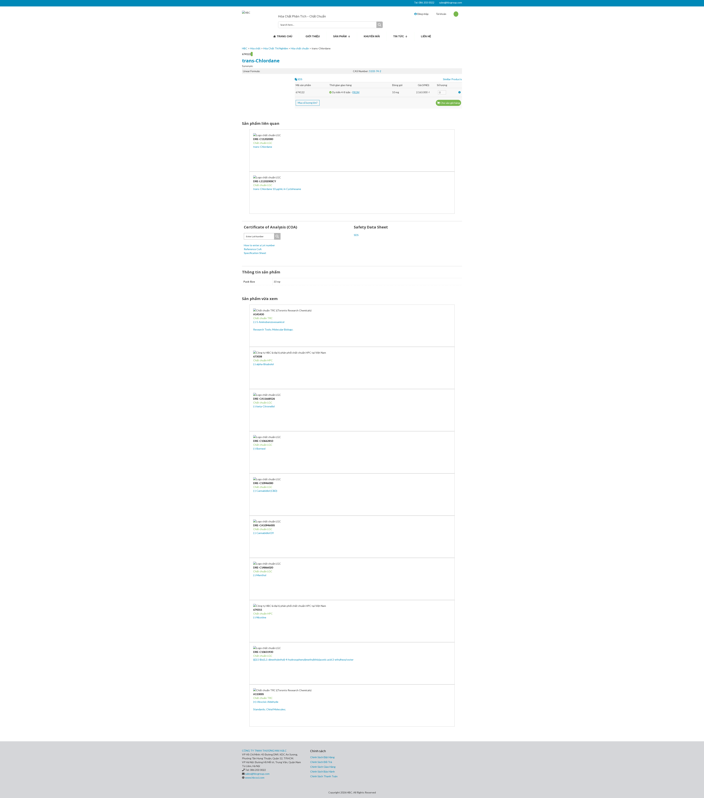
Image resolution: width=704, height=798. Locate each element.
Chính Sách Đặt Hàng (322, 757)
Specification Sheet (255, 253)
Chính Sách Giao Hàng (323, 766)
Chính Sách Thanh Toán (324, 776)
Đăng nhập (423, 13)
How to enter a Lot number (259, 245)
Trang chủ (284, 36)
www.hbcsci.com (254, 777)
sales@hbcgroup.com (450, 2)
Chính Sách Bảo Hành (322, 771)
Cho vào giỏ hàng (450, 102)
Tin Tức (398, 36)
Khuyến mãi (372, 36)
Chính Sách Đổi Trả (321, 762)
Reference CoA (253, 249)
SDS (299, 79)
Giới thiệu (313, 36)
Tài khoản (441, 13)
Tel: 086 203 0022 (424, 2)
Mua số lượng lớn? (308, 102)
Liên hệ (426, 36)
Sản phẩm (340, 36)
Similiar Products (452, 79)
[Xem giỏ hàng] (456, 14)
